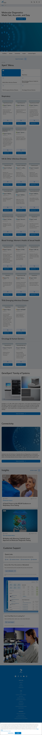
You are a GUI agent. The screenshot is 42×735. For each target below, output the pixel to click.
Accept (18, 733)
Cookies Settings (11, 733)
